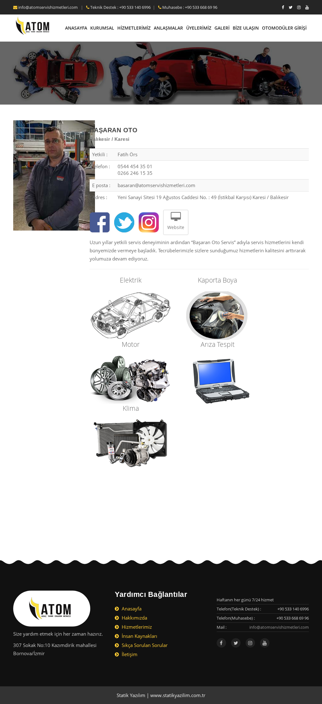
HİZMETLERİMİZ (134, 28)
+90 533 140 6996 (293, 609)
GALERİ (222, 28)
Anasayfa (131, 608)
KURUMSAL (102, 28)
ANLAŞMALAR (168, 28)
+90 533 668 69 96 (292, 618)
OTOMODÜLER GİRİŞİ (284, 28)
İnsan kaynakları (138, 636)
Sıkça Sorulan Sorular (144, 645)
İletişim (128, 654)
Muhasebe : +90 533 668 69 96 (189, 7)
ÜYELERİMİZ (198, 28)
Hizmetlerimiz (136, 627)
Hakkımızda (133, 618)
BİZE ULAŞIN (246, 28)
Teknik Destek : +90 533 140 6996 (120, 7)
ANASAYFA (76, 28)
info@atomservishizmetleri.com (48, 7)
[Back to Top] (303, 679)
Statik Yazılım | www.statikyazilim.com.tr (161, 695)
